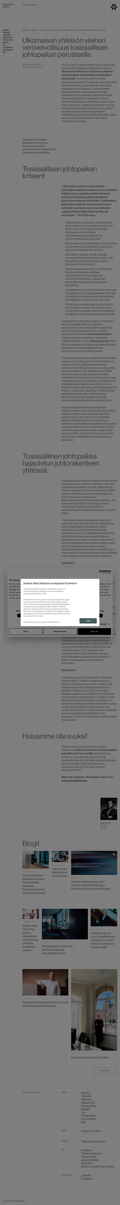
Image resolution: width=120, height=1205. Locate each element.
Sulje (88, 621)
